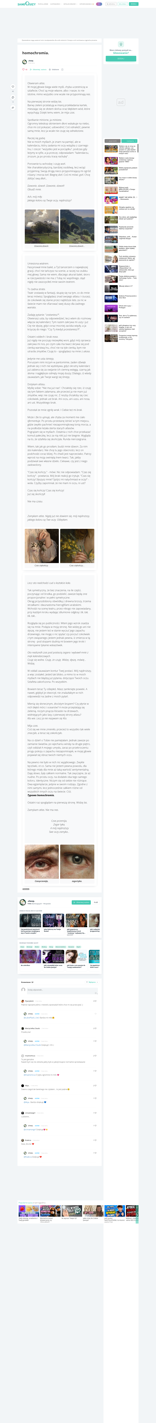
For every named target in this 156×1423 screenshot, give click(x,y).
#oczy (51, 947)
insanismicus (30, 1056)
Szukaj (111, 4)
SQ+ (99, 4)
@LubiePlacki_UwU (32, 1017)
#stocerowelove (61, 947)
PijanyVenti (29, 1001)
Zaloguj (123, 4)
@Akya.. (27, 1102)
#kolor (37, 947)
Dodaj (133, 4)
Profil (96, 902)
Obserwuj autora (82, 902)
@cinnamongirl (30, 1129)
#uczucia (71, 947)
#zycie (79, 947)
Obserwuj (39, 69)
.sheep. (31, 61)
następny (130, 141)
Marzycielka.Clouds (32, 1028)
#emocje (29, 947)
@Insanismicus (30, 1075)
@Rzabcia (28, 1157)
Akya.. (27, 1085)
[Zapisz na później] (62, 69)
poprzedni (112, 141)
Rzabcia (28, 1140)
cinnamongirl (30, 1113)
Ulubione (55, 69)
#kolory (44, 947)
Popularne (43, 4)
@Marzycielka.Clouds (32, 1045)
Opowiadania (87, 4)
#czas (22, 947)
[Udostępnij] (13, 107)
